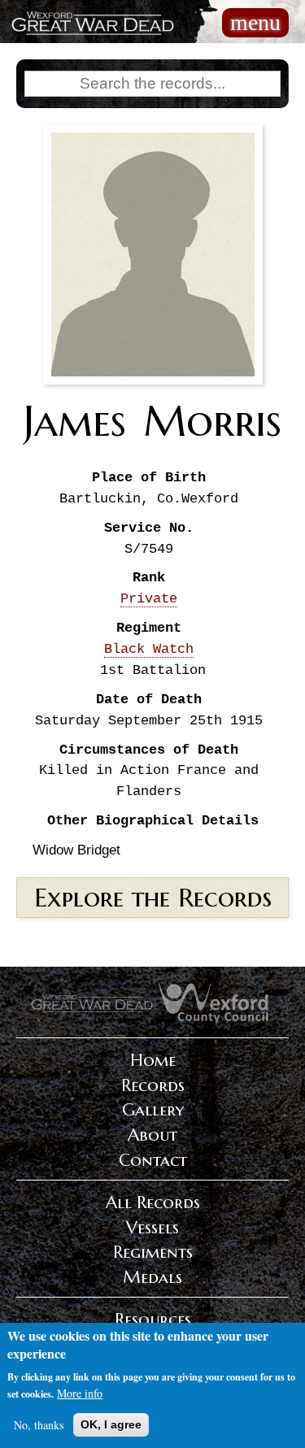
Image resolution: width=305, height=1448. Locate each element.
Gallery (153, 1109)
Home (153, 1060)
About (152, 1135)
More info (79, 1393)
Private (148, 599)
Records (153, 1085)
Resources (153, 1319)
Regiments (153, 1252)
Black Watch (149, 649)
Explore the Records (153, 897)
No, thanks (38, 1425)
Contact (153, 1160)
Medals (152, 1277)
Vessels (152, 1227)
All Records (153, 1202)
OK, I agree (111, 1424)
